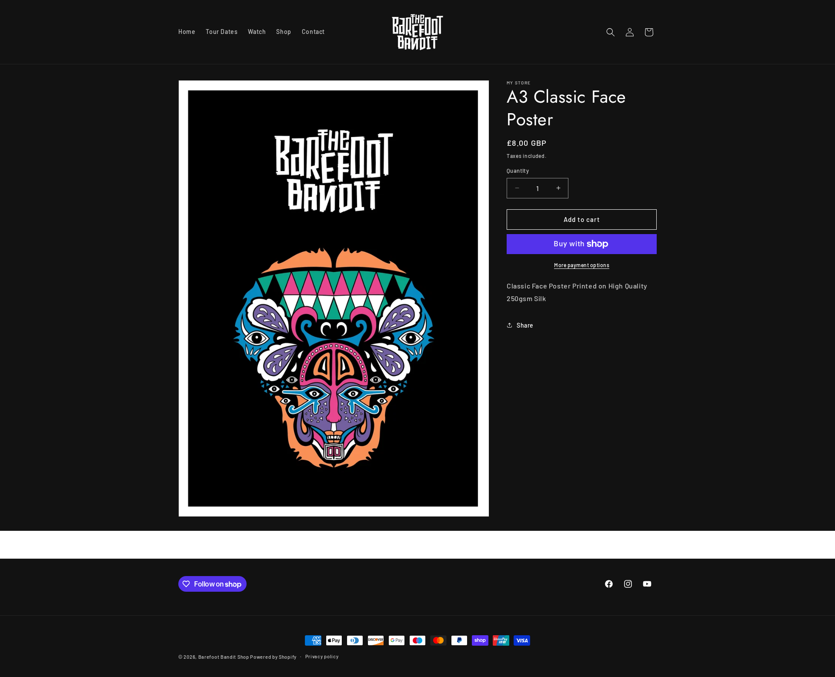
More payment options (581, 265)
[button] (610, 32)
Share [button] (525, 325)
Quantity (518, 170)
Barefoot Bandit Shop (223, 657)
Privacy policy (322, 656)
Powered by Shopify (273, 657)
